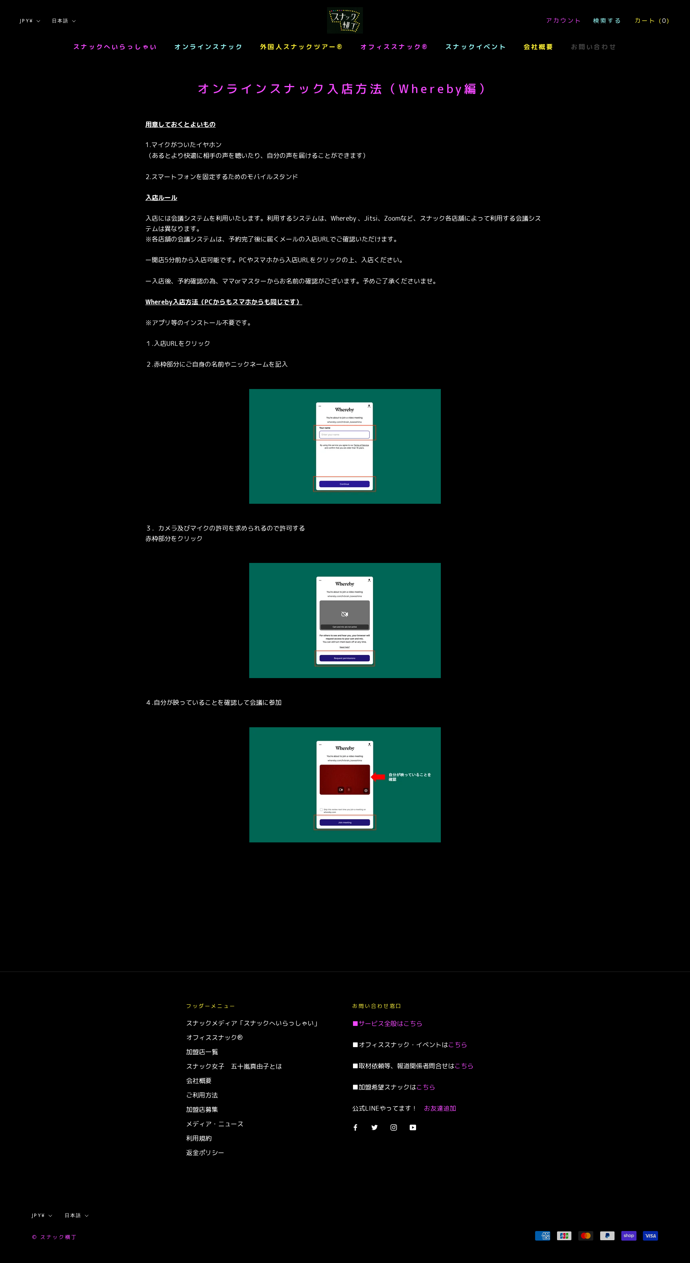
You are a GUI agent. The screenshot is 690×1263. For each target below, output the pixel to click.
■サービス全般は (377, 1023)
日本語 (60, 20)
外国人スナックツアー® (301, 46)
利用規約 (199, 1138)
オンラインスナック (208, 46)
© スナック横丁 (54, 1237)
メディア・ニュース (215, 1123)
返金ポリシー (205, 1152)
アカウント (564, 20)
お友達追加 (440, 1108)
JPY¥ (27, 20)
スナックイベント (476, 46)
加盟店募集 (202, 1109)
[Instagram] (394, 1126)
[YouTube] (413, 1126)
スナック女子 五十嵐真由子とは (234, 1066)
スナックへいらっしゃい (115, 46)
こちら (412, 1023)
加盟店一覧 (202, 1052)
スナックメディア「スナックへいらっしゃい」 (253, 1023)
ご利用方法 (202, 1095)
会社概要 (538, 46)
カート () (652, 20)
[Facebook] (355, 1126)
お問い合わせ (594, 46)
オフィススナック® (394, 46)
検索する (607, 20)
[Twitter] (374, 1126)
